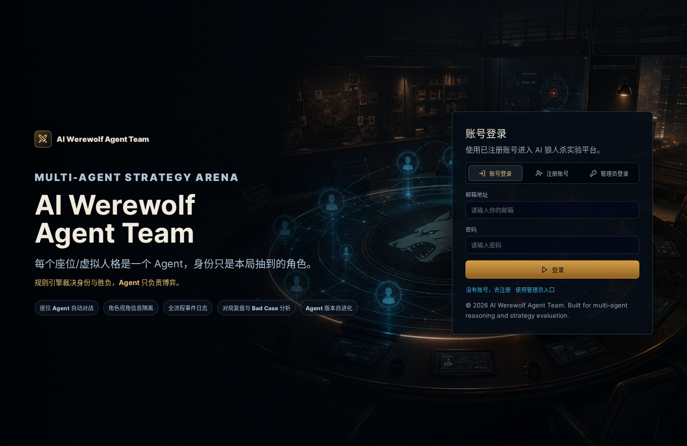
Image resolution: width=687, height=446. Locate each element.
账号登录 (500, 173)
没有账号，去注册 (488, 289)
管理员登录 (615, 173)
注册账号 (557, 173)
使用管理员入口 (535, 289)
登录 (558, 269)
